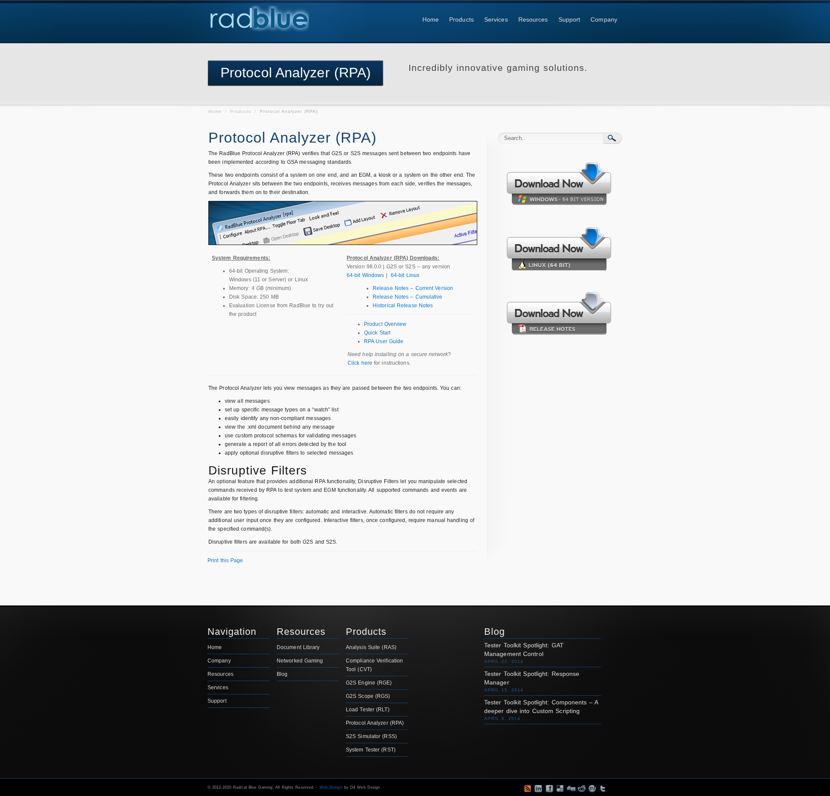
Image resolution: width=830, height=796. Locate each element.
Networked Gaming (300, 661)
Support (570, 19)
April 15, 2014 (504, 690)
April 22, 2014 (504, 661)
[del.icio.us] (560, 788)
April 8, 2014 (502, 718)
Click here (360, 363)
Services (496, 19)
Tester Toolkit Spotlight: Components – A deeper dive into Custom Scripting (541, 706)
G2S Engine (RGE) (369, 683)
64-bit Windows (365, 275)
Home (430, 19)
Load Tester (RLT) (367, 710)
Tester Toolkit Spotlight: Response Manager (531, 678)
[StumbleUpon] (592, 788)
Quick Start (377, 333)
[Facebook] (549, 788)
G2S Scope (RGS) (368, 696)
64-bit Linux (405, 275)
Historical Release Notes (403, 305)
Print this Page (225, 560)
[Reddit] (581, 788)
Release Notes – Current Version (413, 288)
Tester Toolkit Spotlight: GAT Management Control (524, 649)
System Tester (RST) (371, 750)
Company (604, 19)
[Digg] (570, 788)
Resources (533, 19)
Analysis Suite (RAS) (371, 647)
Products (461, 19)
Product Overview (385, 324)
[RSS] (471, 788)
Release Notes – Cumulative (408, 297)
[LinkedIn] (538, 788)
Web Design (330, 787)
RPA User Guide (383, 341)
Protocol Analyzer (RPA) (375, 723)
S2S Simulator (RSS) (371, 736)
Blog (282, 674)
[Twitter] (603, 788)
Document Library (298, 647)
